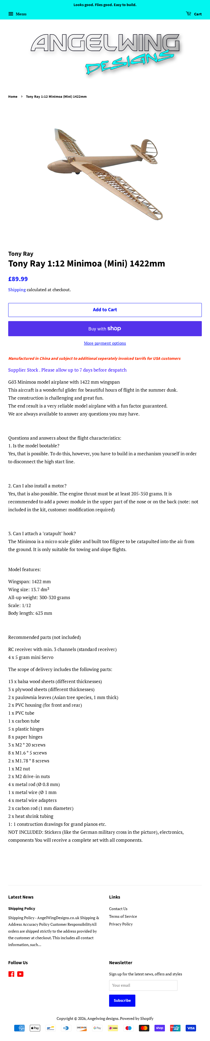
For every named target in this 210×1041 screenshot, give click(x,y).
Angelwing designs (102, 1018)
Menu (21, 13)
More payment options (105, 343)
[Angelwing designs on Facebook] (11, 975)
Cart (197, 14)
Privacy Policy (121, 924)
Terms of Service (123, 916)
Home (13, 96)
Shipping (17, 290)
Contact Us (118, 908)
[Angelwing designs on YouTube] (20, 975)
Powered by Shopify (136, 1018)
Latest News (21, 897)
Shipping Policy (21, 908)
